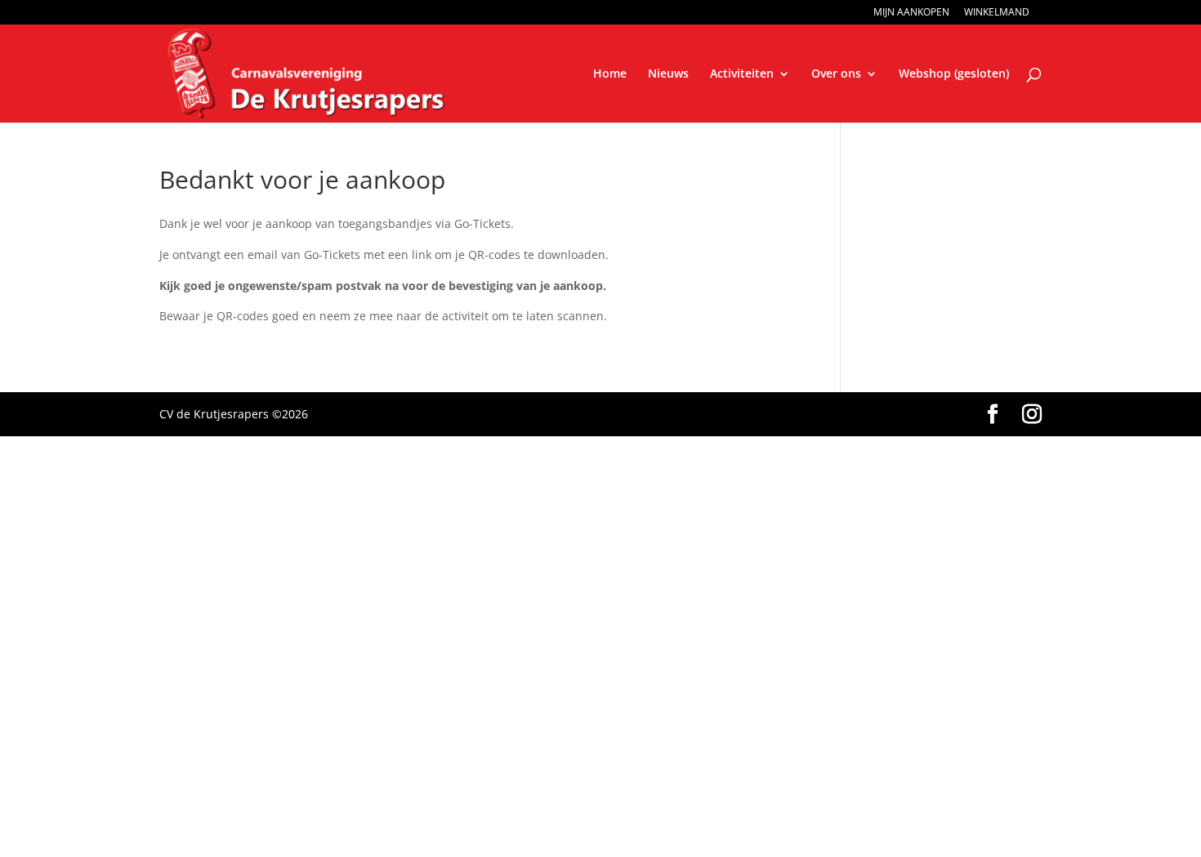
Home (610, 74)
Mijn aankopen (911, 13)
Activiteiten (742, 74)
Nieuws (668, 74)
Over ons (836, 74)
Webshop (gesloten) (954, 74)
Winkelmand (996, 13)
